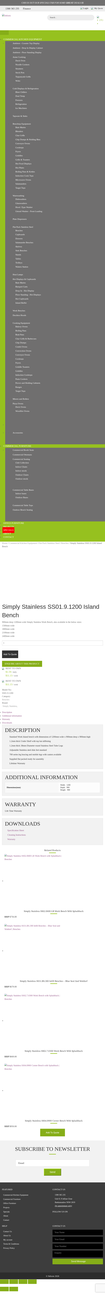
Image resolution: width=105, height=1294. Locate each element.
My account (7, 1240)
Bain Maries (20, 127)
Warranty (6, 719)
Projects (8, 527)
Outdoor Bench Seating (23, 510)
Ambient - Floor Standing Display (27, 52)
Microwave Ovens (23, 180)
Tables (18, 259)
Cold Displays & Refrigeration (26, 88)
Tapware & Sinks (20, 116)
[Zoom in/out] (32, 1281)
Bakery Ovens (21, 327)
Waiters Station (21, 267)
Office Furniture (13, 523)
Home (4, 543)
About (7, 533)
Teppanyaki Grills (23, 77)
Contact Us (7, 1232)
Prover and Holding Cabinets (27, 383)
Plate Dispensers (20, 219)
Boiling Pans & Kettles (25, 172)
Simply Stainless (10, 706)
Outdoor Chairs (22, 475)
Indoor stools (21, 471)
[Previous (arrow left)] (4, 1289)
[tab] (52, 712)
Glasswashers (21, 203)
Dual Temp (20, 96)
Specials (8, 530)
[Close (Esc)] (4, 1281)
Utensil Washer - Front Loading (28, 211)
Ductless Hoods (19, 315)
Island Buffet (21, 303)
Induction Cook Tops (24, 176)
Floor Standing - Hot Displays (28, 295)
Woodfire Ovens (22, 411)
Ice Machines (21, 108)
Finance (27, 8)
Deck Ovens (20, 407)
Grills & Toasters (22, 160)
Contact (8, 537)
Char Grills (20, 135)
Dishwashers (20, 199)
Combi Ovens (21, 347)
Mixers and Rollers (21, 399)
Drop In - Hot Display (24, 291)
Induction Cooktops (23, 375)
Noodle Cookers (22, 64)
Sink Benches (21, 250)
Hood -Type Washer (24, 207)
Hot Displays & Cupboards (24, 279)
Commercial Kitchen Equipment (22, 39)
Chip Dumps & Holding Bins (27, 139)
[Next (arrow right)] (13, 1289)
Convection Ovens (23, 351)
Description (7, 712)
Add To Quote (10, 654)
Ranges (18, 387)
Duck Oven (20, 61)
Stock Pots (19, 73)
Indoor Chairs (21, 467)
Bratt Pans (19, 335)
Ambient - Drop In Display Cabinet (28, 48)
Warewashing (18, 196)
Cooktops (19, 147)
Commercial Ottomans (22, 455)
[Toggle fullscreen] (23, 1281)
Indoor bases (20, 493)
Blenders (19, 131)
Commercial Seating (21, 459)
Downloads (7, 723)
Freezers (19, 100)
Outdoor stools (21, 479)
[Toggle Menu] (4, 32)
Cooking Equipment (21, 323)
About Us (7, 1236)
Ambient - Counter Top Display (26, 43)
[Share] (13, 1281)
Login (85, 8)
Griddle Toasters (22, 367)
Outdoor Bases (21, 497)
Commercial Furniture (17, 446)
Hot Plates (19, 168)
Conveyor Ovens (22, 143)
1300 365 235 (12, 8)
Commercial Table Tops (23, 505)
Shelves (18, 247)
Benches (19, 230)
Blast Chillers (21, 92)
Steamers (19, 69)
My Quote (98, 8)
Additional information (12, 716)
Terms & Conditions (11, 1244)
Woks (17, 81)
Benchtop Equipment (22, 124)
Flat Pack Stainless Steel (23, 227)
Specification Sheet (15, 830)
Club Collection (22, 463)
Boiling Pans (20, 331)
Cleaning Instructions (16, 835)
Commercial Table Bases (23, 490)
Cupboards (20, 234)
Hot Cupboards (21, 299)
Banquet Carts (21, 287)
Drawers (19, 238)
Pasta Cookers (21, 379)
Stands (18, 255)
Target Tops (20, 188)
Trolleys (18, 263)
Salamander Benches (24, 242)
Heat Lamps (18, 274)
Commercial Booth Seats (23, 450)
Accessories (18, 433)
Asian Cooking (19, 57)
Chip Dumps (20, 343)
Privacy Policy (9, 1248)
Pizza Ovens (18, 403)
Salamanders (20, 184)
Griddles (19, 156)
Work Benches (19, 311)
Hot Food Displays (23, 164)
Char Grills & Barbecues (25, 339)
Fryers (18, 151)
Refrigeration (21, 104)
